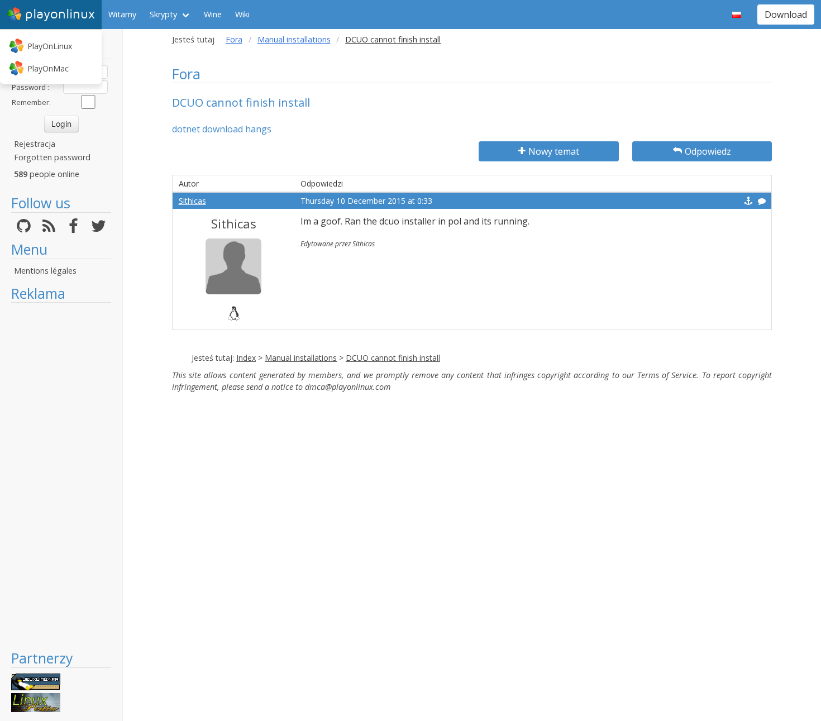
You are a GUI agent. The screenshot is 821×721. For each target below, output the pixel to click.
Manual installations (294, 39)
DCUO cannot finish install (393, 357)
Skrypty (163, 14)
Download (786, 14)
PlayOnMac (48, 68)
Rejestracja (34, 144)
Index (246, 357)
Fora (234, 39)
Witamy (122, 14)
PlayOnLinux (49, 46)
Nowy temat (553, 151)
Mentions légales (45, 270)
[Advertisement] (61, 475)
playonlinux (60, 14)
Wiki (242, 14)
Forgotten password (52, 157)
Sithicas (192, 200)
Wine (213, 14)
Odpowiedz (708, 151)
